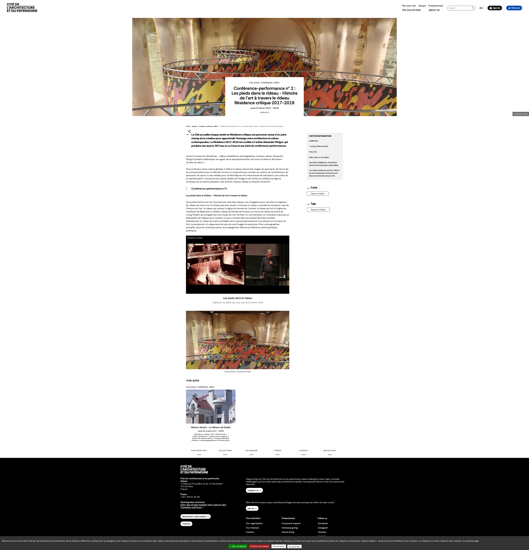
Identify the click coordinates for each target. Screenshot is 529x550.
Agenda (496, 7)
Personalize (279, 546)
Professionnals (436, 5)
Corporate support (291, 523)
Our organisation (254, 523)
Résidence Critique (318, 210)
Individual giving (290, 527)
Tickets (277, 450)
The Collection (411, 10)
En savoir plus (294, 546)
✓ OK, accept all (238, 546)
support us (253, 490)
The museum (251, 450)
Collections (225, 450)
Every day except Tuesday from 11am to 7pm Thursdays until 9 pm (203, 506)
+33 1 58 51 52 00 (190, 496)
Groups (422, 5)
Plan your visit (409, 5)
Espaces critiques (318, 194)
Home (188, 126)
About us (434, 10)
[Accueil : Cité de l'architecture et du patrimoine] (22, 7)
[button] (525, 48)
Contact (303, 450)
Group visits (329, 450)
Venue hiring (288, 532)
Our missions (252, 527)
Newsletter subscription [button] (194, 516)
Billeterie (515, 7)
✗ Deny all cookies (259, 546)
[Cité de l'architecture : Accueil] (194, 474)
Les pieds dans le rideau (237, 298)
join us (251, 508)
